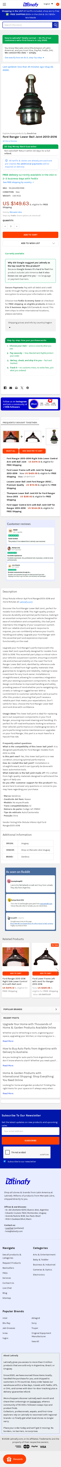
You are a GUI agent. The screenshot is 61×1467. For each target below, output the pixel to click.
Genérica (31, 133)
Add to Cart (15, 973)
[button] (30, 243)
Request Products (12, 1263)
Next (57, 970)
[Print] (16, 387)
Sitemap (7, 1298)
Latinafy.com (26, 601)
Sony (34, 1323)
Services (7, 1278)
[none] (30, 100)
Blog (5, 1293)
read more (8, 1041)
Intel (5, 1318)
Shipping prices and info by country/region (30, 322)
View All (35, 1341)
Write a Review (10, 141)
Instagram (35, 1401)
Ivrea (5, 1333)
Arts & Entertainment (44, 1254)
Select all (10, 451)
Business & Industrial (44, 1264)
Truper (35, 1328)
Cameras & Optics (42, 1269)
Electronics (39, 1274)
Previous (4, 970)
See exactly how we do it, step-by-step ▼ (24, 57)
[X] (22, 387)
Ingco (5, 1338)
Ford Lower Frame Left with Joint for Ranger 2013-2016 (43, 981)
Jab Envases (9, 1328)
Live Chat (7, 1288)
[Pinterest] (27, 387)
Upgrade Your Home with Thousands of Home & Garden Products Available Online (29, 1025)
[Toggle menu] (4, 4)
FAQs (5, 1273)
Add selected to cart (32, 451)
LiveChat (9, 1228)
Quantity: (8, 220)
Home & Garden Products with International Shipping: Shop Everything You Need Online (28, 1076)
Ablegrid (36, 1318)
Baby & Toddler (40, 1259)
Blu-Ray (6, 1323)
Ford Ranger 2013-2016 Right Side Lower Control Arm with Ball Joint (15, 981)
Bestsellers (8, 1268)
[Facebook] (5, 387)
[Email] (10, 387)
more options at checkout (28, 215)
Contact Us (8, 1283)
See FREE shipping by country (18, 182)
